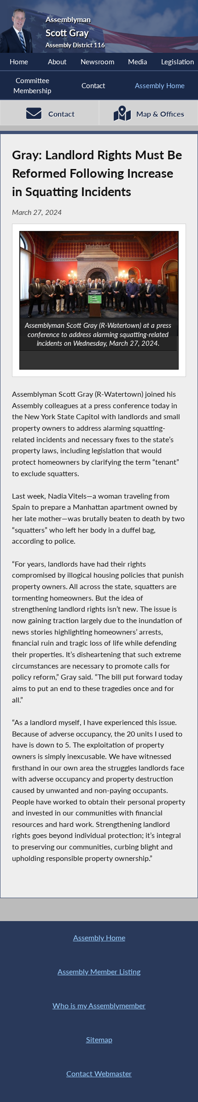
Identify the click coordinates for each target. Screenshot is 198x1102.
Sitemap (99, 1039)
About (57, 61)
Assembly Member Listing (99, 971)
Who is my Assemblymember (99, 1005)
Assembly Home (160, 85)
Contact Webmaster (99, 1073)
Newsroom (97, 61)
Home (19, 61)
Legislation (177, 61)
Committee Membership (32, 85)
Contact (93, 85)
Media (137, 61)
